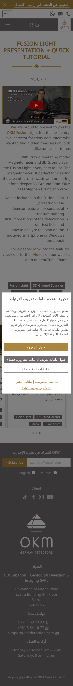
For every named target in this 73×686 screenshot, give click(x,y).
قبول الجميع (37, 347)
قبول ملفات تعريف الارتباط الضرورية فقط (37, 359)
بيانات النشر (24, 382)
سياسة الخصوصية (46, 382)
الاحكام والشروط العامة (37, 388)
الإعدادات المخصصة (37, 369)
